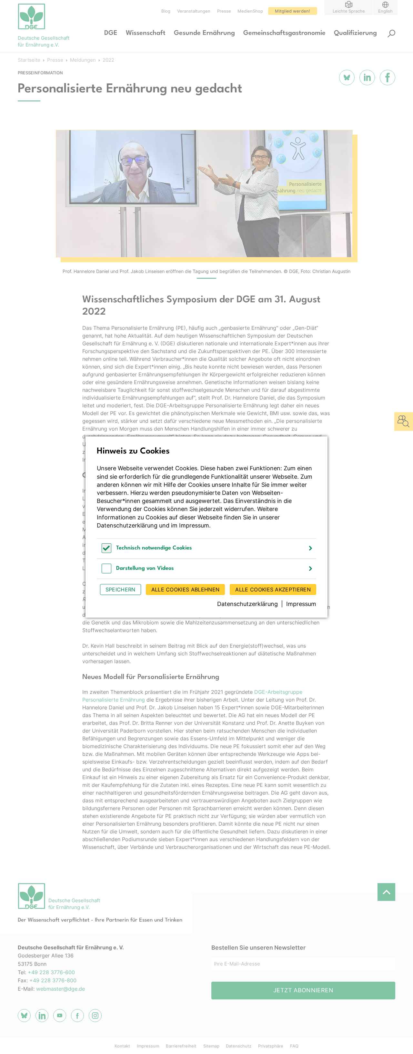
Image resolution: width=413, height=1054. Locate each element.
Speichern (121, 589)
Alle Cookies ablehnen (185, 589)
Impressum (194, 525)
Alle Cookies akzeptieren (273, 589)
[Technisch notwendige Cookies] (106, 551)
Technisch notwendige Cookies (154, 548)
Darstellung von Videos (145, 568)
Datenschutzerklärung (127, 525)
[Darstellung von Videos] (106, 571)
